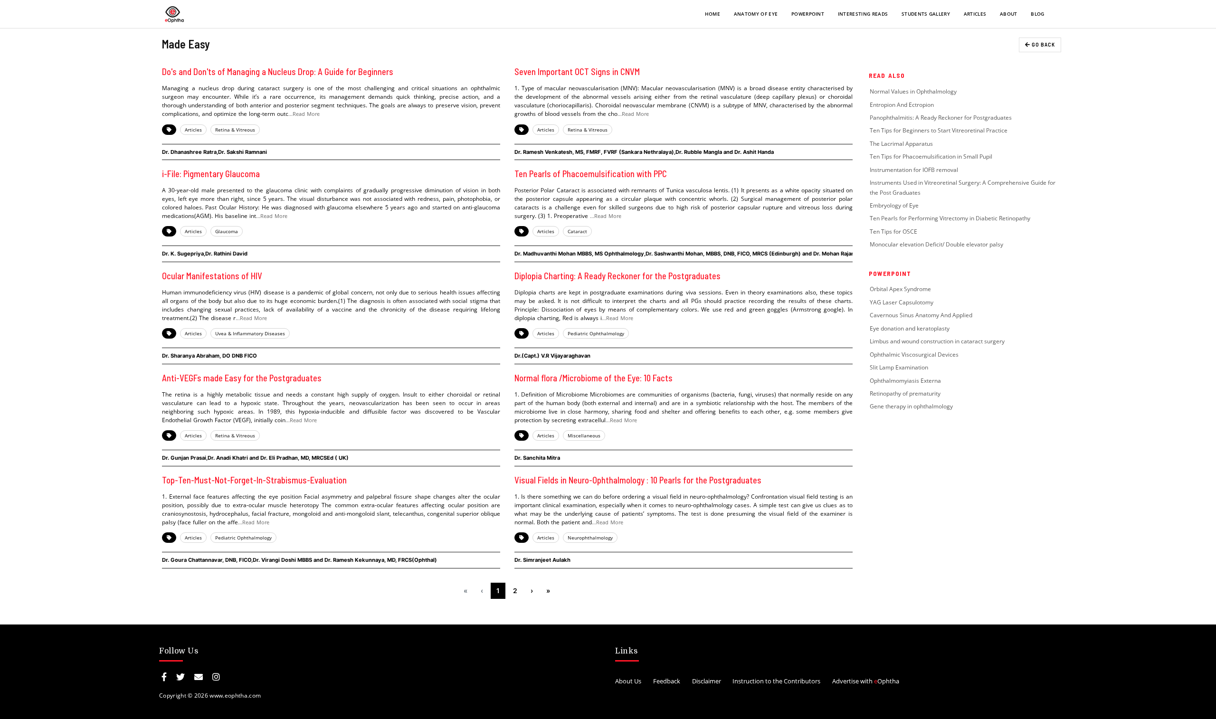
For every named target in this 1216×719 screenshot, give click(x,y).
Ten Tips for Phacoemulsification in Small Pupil (931, 156)
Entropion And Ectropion (902, 105)
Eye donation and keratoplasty (910, 328)
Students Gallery (926, 13)
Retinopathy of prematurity (906, 393)
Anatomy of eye (756, 13)
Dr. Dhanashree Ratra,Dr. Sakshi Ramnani (214, 152)
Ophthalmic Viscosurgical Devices (914, 354)
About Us (628, 681)
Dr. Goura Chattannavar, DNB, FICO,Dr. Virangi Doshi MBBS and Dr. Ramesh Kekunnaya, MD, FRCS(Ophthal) (299, 560)
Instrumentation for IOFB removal (914, 170)
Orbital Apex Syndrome (900, 289)
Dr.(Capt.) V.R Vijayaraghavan (552, 355)
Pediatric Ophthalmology (596, 333)
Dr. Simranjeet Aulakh (542, 560)
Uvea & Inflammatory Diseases (250, 333)
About (1008, 13)
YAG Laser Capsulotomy (901, 302)
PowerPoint (807, 13)
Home (712, 13)
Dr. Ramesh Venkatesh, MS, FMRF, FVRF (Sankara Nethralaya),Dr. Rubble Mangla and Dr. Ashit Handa (644, 152)
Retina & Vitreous (235, 129)
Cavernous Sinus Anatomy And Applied (921, 315)
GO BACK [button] (1042, 44)
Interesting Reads (863, 13)
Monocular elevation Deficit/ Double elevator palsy (936, 244)
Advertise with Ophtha (865, 681)
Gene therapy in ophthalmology (911, 406)
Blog (1037, 13)
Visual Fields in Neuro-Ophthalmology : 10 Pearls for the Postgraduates (637, 480)
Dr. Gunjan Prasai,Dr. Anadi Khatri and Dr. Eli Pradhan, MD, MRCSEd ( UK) (255, 457)
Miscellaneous (584, 435)
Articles (975, 13)
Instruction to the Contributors (776, 681)
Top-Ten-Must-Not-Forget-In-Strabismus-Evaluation (254, 480)
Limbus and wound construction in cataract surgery (937, 341)
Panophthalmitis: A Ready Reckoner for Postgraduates (941, 118)
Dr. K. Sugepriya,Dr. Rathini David (204, 253)
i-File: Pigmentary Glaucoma (211, 174)
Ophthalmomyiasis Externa (905, 381)
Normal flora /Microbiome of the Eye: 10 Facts (593, 378)
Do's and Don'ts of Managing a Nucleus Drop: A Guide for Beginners (277, 71)
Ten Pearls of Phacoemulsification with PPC (590, 174)
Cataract (577, 231)
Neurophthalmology (590, 537)
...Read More (304, 113)
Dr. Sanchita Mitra (537, 457)
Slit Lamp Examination (899, 367)
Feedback (666, 681)
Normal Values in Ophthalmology (913, 91)
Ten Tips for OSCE (893, 231)
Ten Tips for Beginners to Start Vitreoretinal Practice (938, 130)
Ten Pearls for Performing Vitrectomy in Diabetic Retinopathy (950, 218)
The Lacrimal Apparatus (901, 144)
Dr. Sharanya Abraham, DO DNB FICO (209, 355)
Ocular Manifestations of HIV (212, 276)
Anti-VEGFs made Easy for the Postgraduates (242, 378)
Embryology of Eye (894, 205)
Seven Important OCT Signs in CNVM (577, 71)
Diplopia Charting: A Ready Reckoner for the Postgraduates (617, 276)
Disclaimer (706, 681)
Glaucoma (226, 231)
